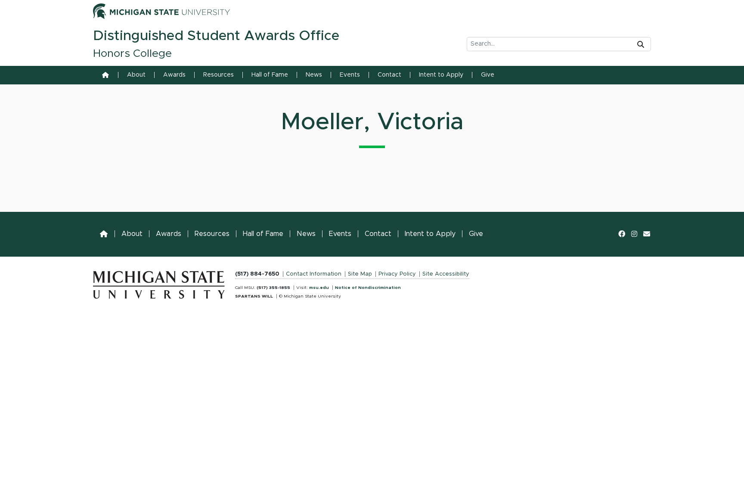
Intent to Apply (441, 75)
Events (350, 75)
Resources (218, 75)
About (136, 75)
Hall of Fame (269, 75)
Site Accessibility (445, 274)
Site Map (360, 274)
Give (487, 75)
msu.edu (319, 287)
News (314, 75)
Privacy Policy (397, 274)
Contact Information (313, 274)
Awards (174, 75)
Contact (389, 75)
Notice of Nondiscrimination (368, 287)
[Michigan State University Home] (159, 283)
